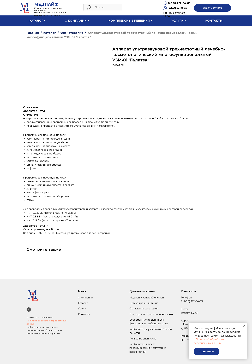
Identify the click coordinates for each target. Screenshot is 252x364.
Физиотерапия (71, 32)
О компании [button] (76, 20)
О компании (85, 297)
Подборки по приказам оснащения (151, 314)
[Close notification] (244, 325)
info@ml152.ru (178, 8)
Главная (33, 32)
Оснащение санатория (143, 308)
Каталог (49, 32)
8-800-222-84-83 (179, 3)
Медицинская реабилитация (147, 297)
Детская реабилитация (143, 303)
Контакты (214, 20)
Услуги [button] (177, 20)
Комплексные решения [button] (129, 20)
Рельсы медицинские (142, 338)
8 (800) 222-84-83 (192, 301)
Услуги (82, 308)
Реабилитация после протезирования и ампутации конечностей (147, 348)
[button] (212, 8)
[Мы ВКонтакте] (29, 309)
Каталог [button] (36, 20)
